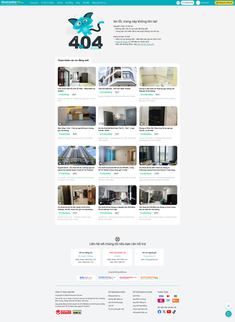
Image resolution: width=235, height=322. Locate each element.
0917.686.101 (122, 259)
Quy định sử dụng (139, 299)
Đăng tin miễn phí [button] (225, 3)
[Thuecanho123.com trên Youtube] (169, 312)
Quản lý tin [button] (189, 3)
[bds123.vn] (86, 278)
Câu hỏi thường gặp (115, 302)
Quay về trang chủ (123, 41)
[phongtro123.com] (107, 278)
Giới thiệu (136, 296)
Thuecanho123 (151, 259)
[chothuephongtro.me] (149, 278)
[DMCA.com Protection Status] (77, 312)
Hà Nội (60, 2)
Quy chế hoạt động (140, 306)
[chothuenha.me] (128, 278)
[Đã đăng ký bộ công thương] (63, 312)
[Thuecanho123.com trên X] (164, 311)
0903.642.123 (90, 259)
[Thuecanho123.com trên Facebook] (159, 312)
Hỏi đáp (86, 2)
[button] (178, 3)
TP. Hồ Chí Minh (47, 2)
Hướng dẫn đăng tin (115, 299)
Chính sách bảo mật (140, 309)
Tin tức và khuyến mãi (116, 309)
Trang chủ (34, 2)
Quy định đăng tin (139, 302)
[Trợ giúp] (228, 314)
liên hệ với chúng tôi (145, 44)
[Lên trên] (228, 306)
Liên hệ (110, 306)
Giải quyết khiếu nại (140, 312)
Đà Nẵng (69, 2)
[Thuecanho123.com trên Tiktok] (174, 312)
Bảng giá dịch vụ (99, 2)
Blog (78, 2)
